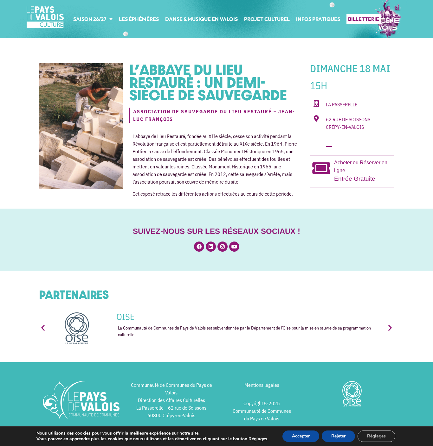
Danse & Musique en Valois (201, 19)
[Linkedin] (211, 247)
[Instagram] (222, 247)
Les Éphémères (139, 19)
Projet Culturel (267, 19)
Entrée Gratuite (354, 178)
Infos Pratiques (318, 19)
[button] (43, 328)
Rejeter (338, 436)
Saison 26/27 (89, 19)
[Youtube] (234, 247)
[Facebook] (199, 247)
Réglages (376, 436)
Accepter (301, 436)
